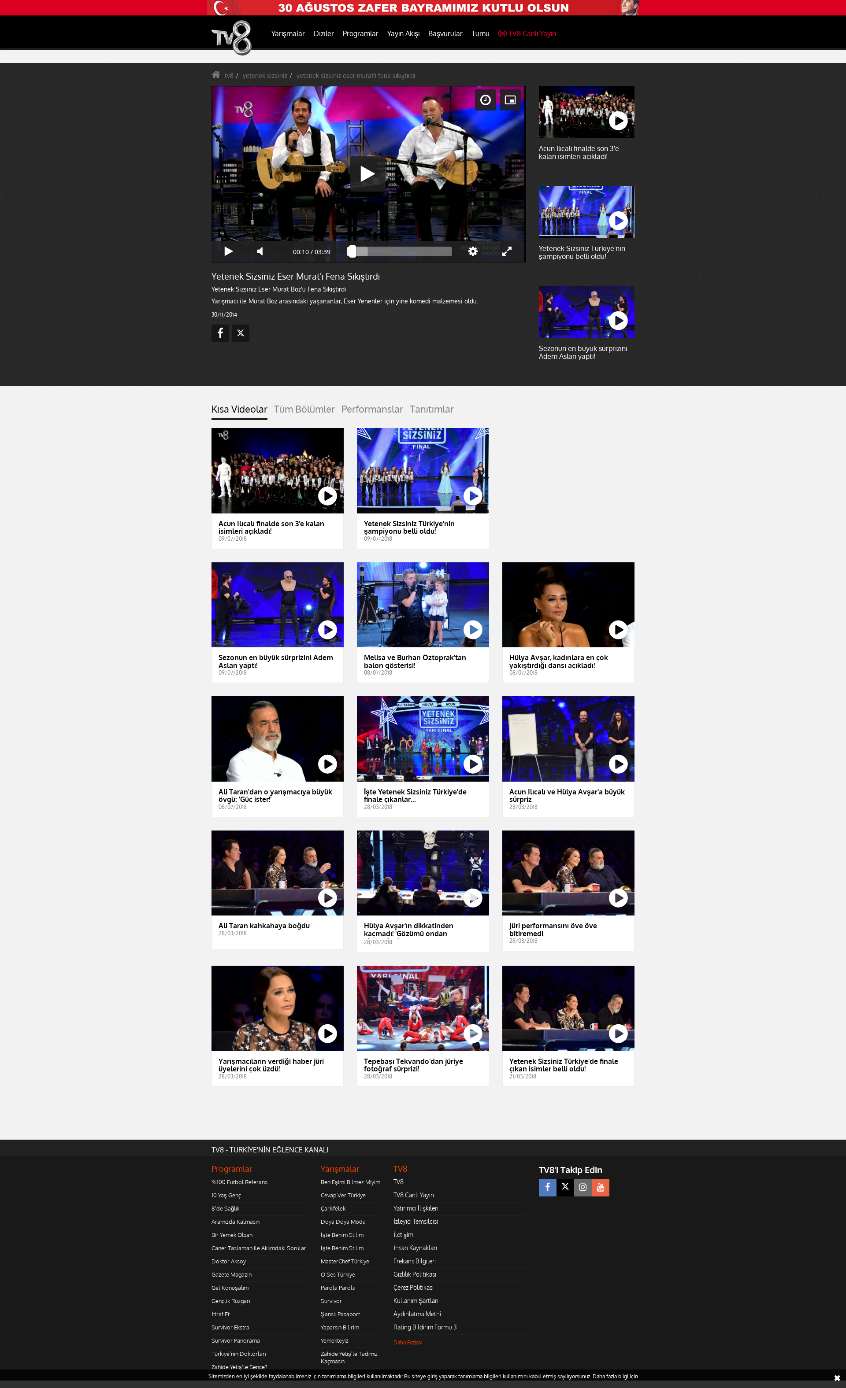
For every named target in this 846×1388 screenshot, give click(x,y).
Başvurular (445, 33)
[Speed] (485, 100)
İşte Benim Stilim (342, 1234)
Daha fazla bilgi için (615, 1376)
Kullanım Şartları (415, 1300)
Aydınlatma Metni (417, 1314)
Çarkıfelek (333, 1208)
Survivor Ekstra (230, 1327)
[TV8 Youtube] (600, 1187)
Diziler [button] (324, 33)
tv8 (229, 75)
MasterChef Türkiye (345, 1261)
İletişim (403, 1234)
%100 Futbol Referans (239, 1181)
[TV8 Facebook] (548, 1187)
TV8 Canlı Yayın (532, 33)
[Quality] (473, 251)
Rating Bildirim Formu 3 (425, 1327)
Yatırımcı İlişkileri (415, 1208)
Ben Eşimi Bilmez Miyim (350, 1181)
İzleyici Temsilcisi (415, 1221)
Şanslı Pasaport (340, 1314)
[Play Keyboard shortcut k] (229, 251)
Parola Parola (338, 1287)
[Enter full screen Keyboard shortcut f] (507, 251)
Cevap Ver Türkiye (343, 1195)
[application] (368, 174)
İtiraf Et (221, 1314)
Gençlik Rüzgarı (231, 1300)
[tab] (239, 411)
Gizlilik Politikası (414, 1274)
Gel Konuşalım (230, 1287)
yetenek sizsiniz (265, 75)
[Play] (368, 174)
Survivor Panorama (236, 1340)
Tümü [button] (480, 33)
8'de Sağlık (225, 1208)
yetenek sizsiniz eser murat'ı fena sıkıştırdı (356, 75)
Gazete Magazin (232, 1274)
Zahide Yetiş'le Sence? (239, 1366)
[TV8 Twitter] (565, 1187)
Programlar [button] (360, 33)
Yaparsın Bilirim (340, 1327)
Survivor (331, 1300)
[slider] (400, 251)
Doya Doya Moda (343, 1221)
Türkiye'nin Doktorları (239, 1353)
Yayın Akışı (403, 33)
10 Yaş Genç (226, 1195)
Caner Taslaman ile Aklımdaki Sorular (259, 1247)
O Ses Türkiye (338, 1274)
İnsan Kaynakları (415, 1247)
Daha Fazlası (408, 1342)
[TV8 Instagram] (583, 1187)
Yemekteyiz (335, 1340)
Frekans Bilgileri (414, 1261)
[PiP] (510, 100)
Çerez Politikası (413, 1287)
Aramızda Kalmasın (236, 1221)
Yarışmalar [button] (288, 33)
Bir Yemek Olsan (232, 1234)
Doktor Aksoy (229, 1261)
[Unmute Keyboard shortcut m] (263, 251)
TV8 (398, 1181)
